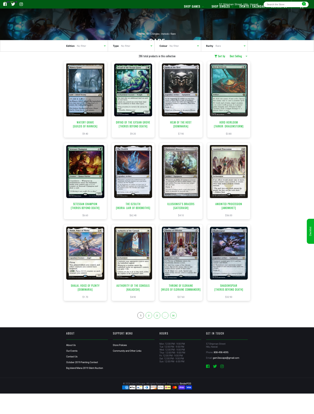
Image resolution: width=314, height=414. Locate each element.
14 (173, 315)
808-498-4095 (221, 352)
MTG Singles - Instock (158, 34)
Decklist (310, 231)
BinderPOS (185, 383)
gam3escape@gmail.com (226, 358)
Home (142, 34)
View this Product (86, 105)
